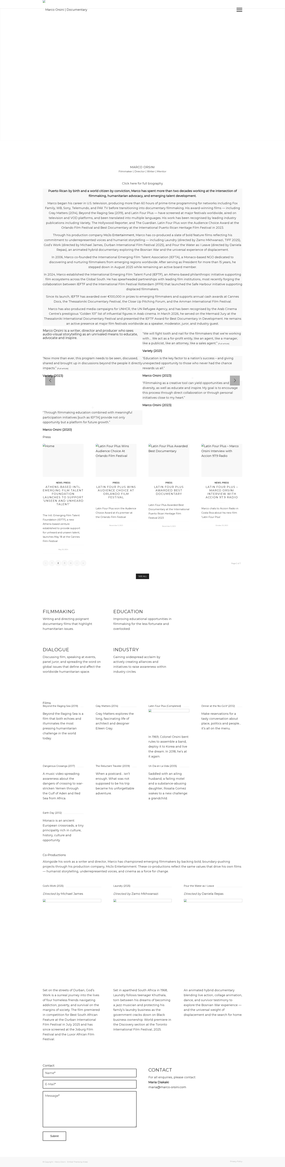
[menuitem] (238, 9)
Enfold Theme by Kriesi (77, 1162)
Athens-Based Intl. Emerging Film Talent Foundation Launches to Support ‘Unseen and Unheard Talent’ (63, 495)
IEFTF (157, 274)
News (59, 482)
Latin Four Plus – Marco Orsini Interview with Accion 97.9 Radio (222, 492)
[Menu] (238, 9)
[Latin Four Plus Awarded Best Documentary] (168, 460)
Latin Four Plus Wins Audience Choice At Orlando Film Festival (116, 492)
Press (66, 482)
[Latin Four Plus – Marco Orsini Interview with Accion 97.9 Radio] (221, 460)
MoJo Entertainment (119, 235)
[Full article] (62, 368)
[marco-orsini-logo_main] (72, 9)
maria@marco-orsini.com (167, 1087)
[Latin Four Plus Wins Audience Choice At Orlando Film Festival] (116, 460)
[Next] (235, 380)
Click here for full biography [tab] (142, 183)
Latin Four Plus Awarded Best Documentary (169, 490)
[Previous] (50, 380)
